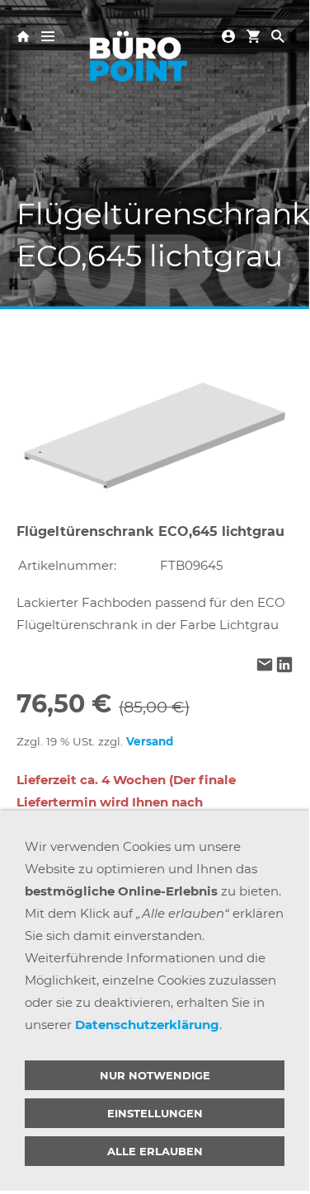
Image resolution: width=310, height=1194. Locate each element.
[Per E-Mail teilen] (264, 666)
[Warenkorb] (253, 35)
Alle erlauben (155, 1151)
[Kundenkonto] (228, 35)
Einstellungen (155, 1113)
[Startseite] (23, 35)
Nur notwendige (155, 1075)
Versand (149, 741)
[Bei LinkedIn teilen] (284, 666)
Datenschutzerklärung (147, 1024)
